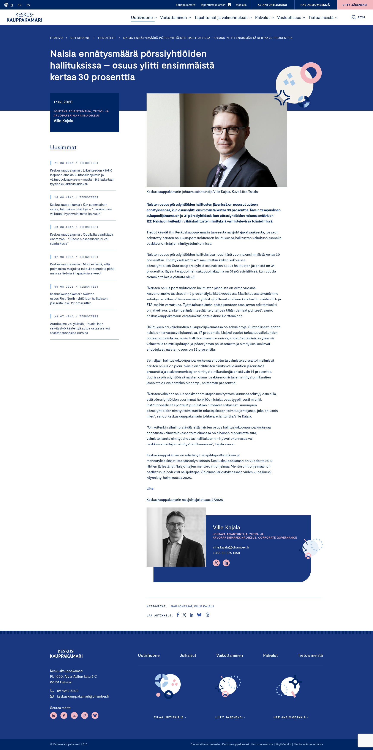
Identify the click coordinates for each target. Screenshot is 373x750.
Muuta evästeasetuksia (308, 744)
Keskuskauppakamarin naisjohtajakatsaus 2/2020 (185, 499)
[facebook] (178, 615)
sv (28, 5)
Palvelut (262, 17)
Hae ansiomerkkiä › (290, 717)
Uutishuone (142, 17)
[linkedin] (191, 615)
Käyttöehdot (283, 744)
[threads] (207, 615)
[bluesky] (199, 615)
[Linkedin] (226, 562)
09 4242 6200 (68, 691)
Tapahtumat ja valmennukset (221, 17)
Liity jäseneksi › (230, 717)
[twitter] (184, 615)
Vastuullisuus (289, 17)
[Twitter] (216, 562)
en (20, 5)
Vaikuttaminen (173, 17)
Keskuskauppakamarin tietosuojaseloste (247, 744)
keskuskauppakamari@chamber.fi (83, 696)
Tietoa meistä (320, 17)
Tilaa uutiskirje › (170, 717)
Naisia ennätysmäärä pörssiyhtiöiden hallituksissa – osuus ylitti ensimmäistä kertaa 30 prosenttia (208, 37)
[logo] (24, 17)
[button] (155, 18)
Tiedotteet (107, 37)
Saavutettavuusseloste (205, 744)
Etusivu (56, 37)
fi (12, 5)
